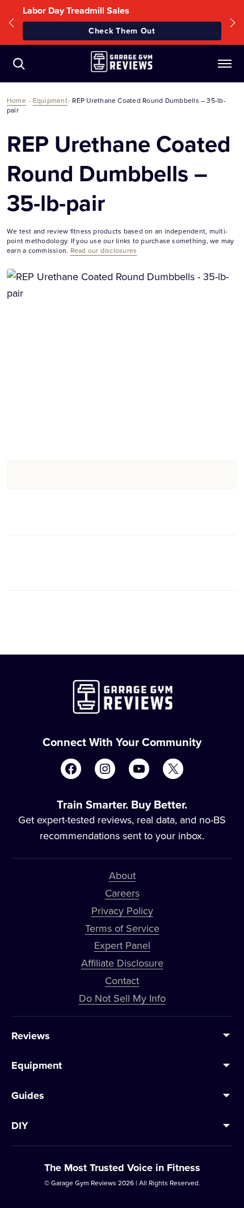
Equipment (50, 100)
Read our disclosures (103, 250)
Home (16, 100)
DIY (19, 1125)
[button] (11, 22)
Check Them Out (122, 30)
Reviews (30, 1035)
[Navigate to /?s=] (18, 63)
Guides (27, 1095)
